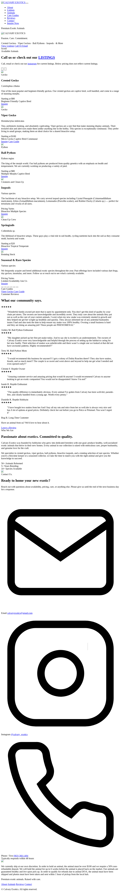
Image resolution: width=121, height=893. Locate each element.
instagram (32, 63)
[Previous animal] (2, 69)
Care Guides (13, 15)
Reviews (11, 18)
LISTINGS (46, 57)
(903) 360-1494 (21, 856)
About (10, 7)
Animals (11, 12)
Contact (10, 20)
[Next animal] (5, 69)
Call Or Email (21, 46)
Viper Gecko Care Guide (12, 291)
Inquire (4, 104)
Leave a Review (8, 427)
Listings (10, 10)
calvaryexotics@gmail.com (19, 613)
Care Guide (13, 141)
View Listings (7, 46)
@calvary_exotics (19, 734)
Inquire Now (13, 23)
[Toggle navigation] (27, 3)
